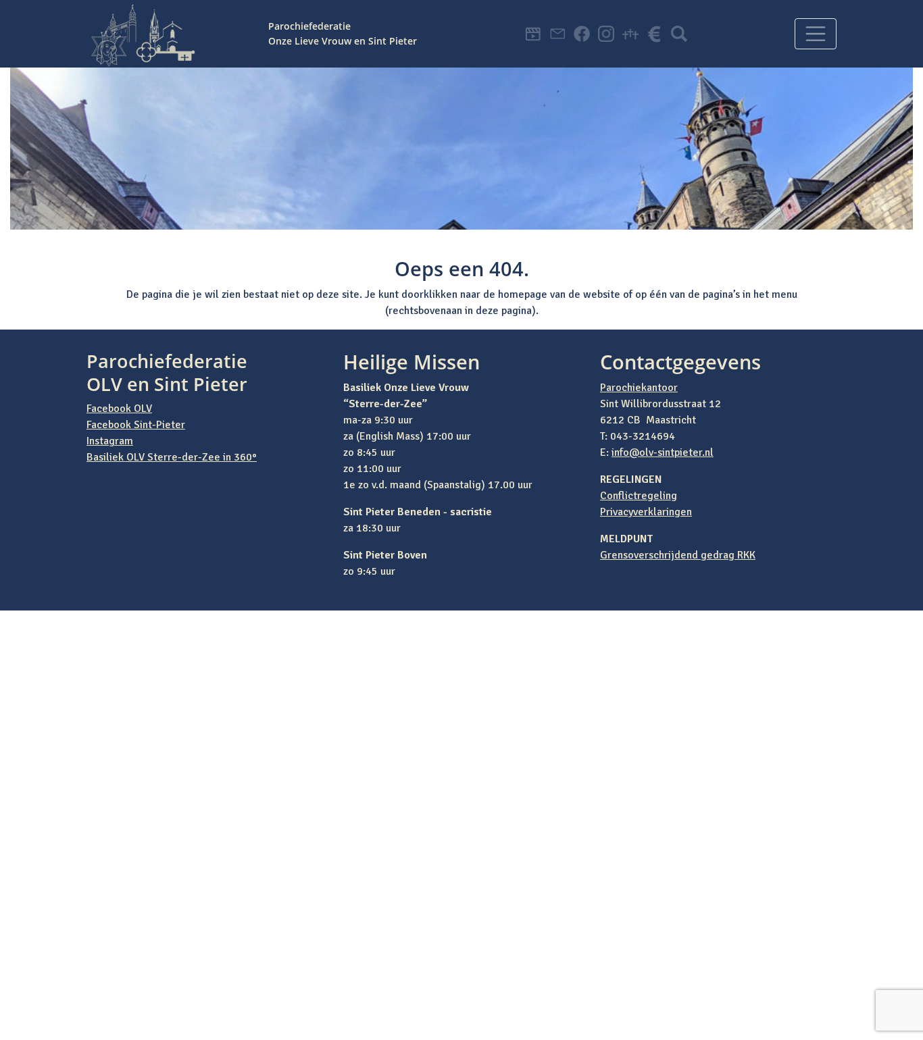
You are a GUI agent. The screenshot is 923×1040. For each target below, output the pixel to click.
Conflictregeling (638, 495)
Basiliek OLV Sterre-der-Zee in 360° (171, 457)
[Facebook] (582, 33)
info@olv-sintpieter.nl (663, 452)
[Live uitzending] (533, 33)
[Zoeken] (679, 33)
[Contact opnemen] (557, 33)
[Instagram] (606, 33)
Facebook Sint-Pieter (135, 425)
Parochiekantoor (639, 387)
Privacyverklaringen (646, 512)
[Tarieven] (655, 33)
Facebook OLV (119, 408)
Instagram (109, 441)
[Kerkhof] (630, 33)
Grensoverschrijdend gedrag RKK (677, 555)
